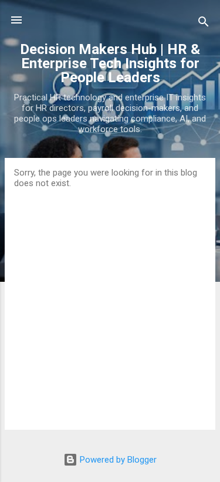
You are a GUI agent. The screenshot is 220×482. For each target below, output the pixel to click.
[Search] (204, 24)
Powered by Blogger (117, 459)
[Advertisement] (110, 304)
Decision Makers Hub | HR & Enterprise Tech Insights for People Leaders (110, 63)
